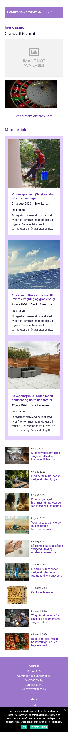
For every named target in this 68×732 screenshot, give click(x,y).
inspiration (18, 209)
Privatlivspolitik (39, 727)
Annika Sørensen (41, 304)
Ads (34, 704)
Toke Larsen (42, 203)
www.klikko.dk (37, 689)
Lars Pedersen (40, 405)
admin (32, 33)
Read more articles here (34, 116)
